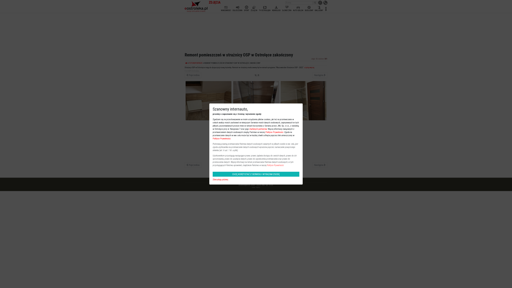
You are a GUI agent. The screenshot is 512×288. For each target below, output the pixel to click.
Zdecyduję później (220, 179)
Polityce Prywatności (274, 132)
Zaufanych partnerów (258, 129)
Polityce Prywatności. (275, 165)
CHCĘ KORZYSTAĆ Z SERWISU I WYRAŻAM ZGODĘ (256, 174)
